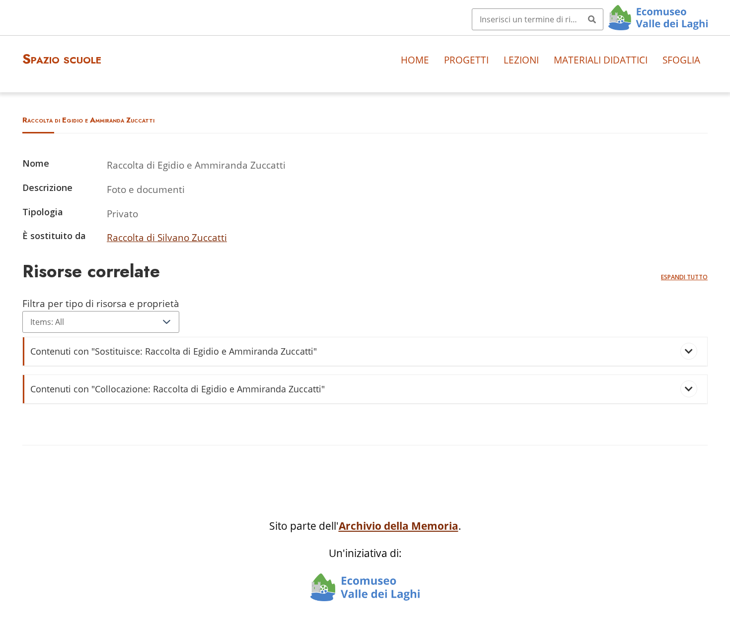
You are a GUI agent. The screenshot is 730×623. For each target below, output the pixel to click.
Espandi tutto (684, 277)
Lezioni (521, 59)
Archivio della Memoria (398, 526)
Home (415, 59)
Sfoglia (681, 59)
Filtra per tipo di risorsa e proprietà (100, 303)
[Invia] (592, 19)
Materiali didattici (601, 59)
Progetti (466, 59)
